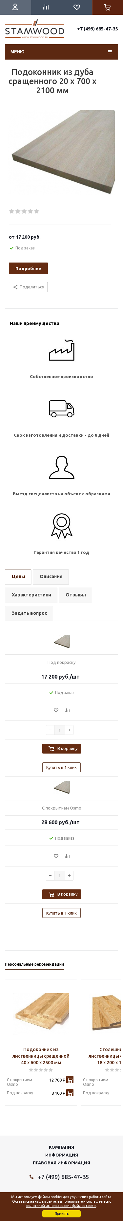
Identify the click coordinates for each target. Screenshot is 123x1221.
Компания (61, 1147)
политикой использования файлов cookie (61, 1206)
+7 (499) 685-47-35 (97, 29)
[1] (12, 211)
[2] (18, 211)
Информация (61, 1155)
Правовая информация (61, 1162)
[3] (24, 211)
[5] (37, 211)
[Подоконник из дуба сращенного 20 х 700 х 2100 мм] (61, 152)
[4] (31, 211)
